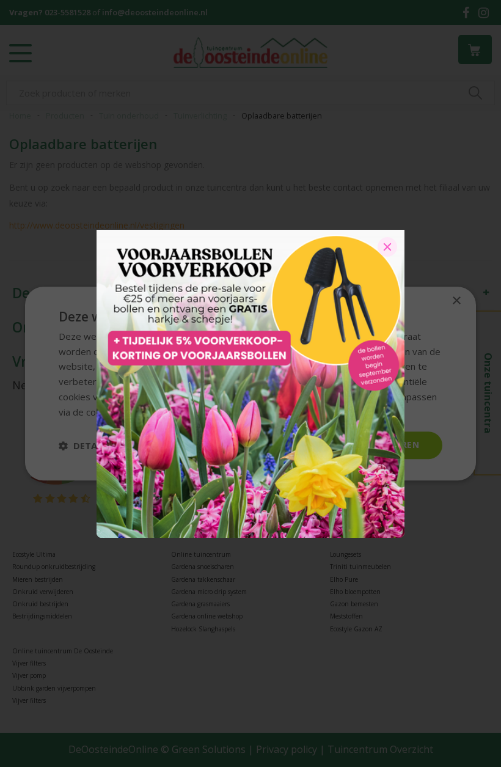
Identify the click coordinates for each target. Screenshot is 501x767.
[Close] (387, 247)
